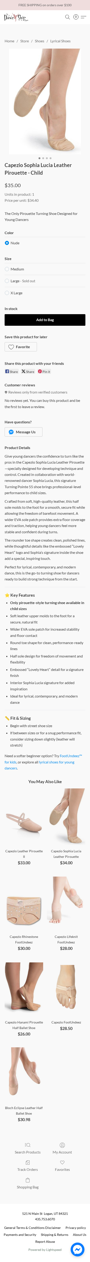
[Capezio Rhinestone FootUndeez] (24, 902)
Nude (15, 243)
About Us (79, 1235)
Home (9, 41)
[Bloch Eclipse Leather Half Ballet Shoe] (24, 1074)
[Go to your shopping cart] (77, 17)
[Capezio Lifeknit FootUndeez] (66, 902)
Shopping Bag (28, 1187)
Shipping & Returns (54, 1235)
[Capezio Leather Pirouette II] (24, 817)
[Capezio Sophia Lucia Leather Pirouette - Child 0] (45, 101)
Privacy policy (76, 1228)
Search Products (28, 1152)
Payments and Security (20, 1235)
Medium (17, 269)
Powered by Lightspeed (45, 1250)
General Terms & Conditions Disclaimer (32, 1228)
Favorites (62, 1169)
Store (24, 41)
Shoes (39, 41)
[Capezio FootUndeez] (66, 988)
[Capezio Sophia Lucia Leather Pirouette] (66, 817)
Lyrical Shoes (60, 41)
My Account (62, 1152)
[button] (17, 17)
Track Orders (27, 1169)
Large (23, 281)
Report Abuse (45, 1241)
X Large (16, 293)
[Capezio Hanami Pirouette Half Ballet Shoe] (24, 988)
